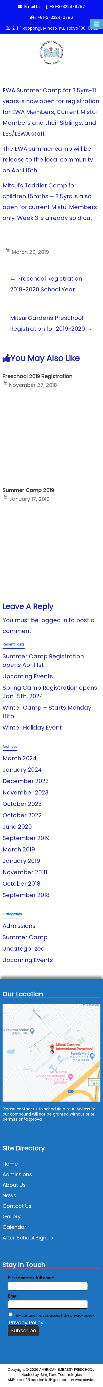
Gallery (12, 1216)
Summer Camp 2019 (28, 490)
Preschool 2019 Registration (37, 376)
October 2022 (22, 815)
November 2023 (25, 792)
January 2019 (21, 861)
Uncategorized (24, 949)
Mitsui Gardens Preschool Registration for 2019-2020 (51, 323)
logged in (53, 620)
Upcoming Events (28, 676)
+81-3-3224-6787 (67, 6)
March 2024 (20, 758)
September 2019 (26, 838)
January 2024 (22, 770)
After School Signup (28, 1237)
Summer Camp (25, 937)
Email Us (32, 6)
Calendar (14, 1227)
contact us (27, 1109)
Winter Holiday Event (32, 728)
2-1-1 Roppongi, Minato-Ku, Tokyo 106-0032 (55, 28)
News (9, 1195)
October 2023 (22, 804)
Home (10, 1163)
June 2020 (17, 827)
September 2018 (26, 895)
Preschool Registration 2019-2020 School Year (46, 284)
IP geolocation (61, 1379)
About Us (14, 1184)
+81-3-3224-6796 (55, 17)
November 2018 (25, 872)
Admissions (19, 926)
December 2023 (26, 781)
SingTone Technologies (61, 1374)
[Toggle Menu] (96, 24)
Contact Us (17, 1206)
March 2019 (19, 849)
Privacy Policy (26, 1322)
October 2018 (21, 884)
